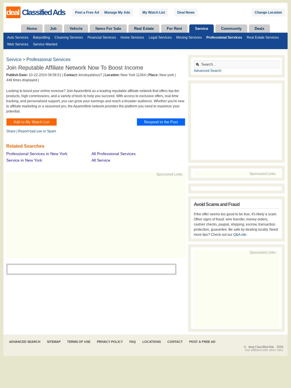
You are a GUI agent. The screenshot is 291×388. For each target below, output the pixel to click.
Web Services (17, 44)
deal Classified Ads (261, 347)
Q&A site (240, 235)
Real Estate (144, 28)
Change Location (268, 12)
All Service (101, 160)
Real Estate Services (263, 37)
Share (11, 131)
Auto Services (17, 37)
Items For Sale (108, 28)
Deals (259, 28)
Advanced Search (207, 71)
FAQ (132, 341)
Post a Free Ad (87, 12)
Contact (175, 341)
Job (53, 28)
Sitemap (54, 341)
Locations (151, 341)
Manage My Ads (117, 12)
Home (32, 28)
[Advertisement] (93, 216)
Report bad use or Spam (37, 131)
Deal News (186, 12)
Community (231, 28)
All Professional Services (114, 153)
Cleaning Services (69, 37)
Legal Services (160, 37)
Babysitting (41, 37)
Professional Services (224, 37)
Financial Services (102, 37)
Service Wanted (45, 44)
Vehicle (76, 28)
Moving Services (189, 37)
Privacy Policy (110, 341)
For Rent (174, 28)
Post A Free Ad (202, 341)
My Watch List (153, 12)
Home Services (132, 37)
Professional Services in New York (36, 153)
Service (201, 28)
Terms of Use (78, 341)
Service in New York (24, 160)
